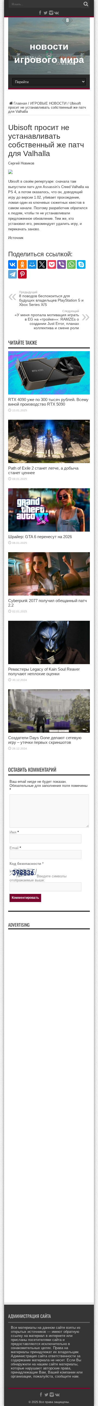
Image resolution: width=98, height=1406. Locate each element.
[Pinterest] (22, 274)
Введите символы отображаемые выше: (38, 878)
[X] (42, 264)
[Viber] (61, 264)
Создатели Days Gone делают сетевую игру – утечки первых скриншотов (44, 740)
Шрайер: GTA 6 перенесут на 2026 (40, 536)
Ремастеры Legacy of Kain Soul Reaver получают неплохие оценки (44, 671)
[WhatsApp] (71, 264)
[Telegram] (12, 274)
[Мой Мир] (32, 264)
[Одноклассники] (22, 264)
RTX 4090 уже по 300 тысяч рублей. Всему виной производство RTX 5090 (48, 401)
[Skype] (81, 264)
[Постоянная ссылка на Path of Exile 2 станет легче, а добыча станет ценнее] (49, 462)
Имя (13, 832)
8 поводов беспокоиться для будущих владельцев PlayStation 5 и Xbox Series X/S (51, 298)
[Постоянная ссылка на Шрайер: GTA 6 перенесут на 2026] (49, 530)
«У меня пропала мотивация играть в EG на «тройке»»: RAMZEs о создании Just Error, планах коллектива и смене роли (47, 319)
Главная (20, 103)
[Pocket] (51, 264)
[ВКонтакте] (12, 264)
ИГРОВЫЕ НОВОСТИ (48, 103)
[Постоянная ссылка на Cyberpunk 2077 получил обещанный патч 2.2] (49, 594)
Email (14, 848)
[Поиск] (86, 4)
